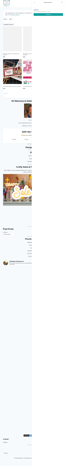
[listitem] (8, 24)
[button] (5, 19)
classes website (15, 14)
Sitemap (6, 453)
